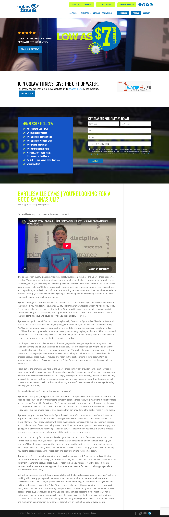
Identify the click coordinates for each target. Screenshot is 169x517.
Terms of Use (101, 155)
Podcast (136, 13)
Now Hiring (123, 13)
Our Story (85, 13)
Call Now (106, 4)
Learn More (27, 93)
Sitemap (62, 513)
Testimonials (107, 13)
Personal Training (81, 5)
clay (21, 205)
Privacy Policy (74, 513)
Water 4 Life (76, 89)
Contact (146, 13)
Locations (72, 13)
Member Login (127, 5)
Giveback (96, 13)
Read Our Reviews (30, 49)
